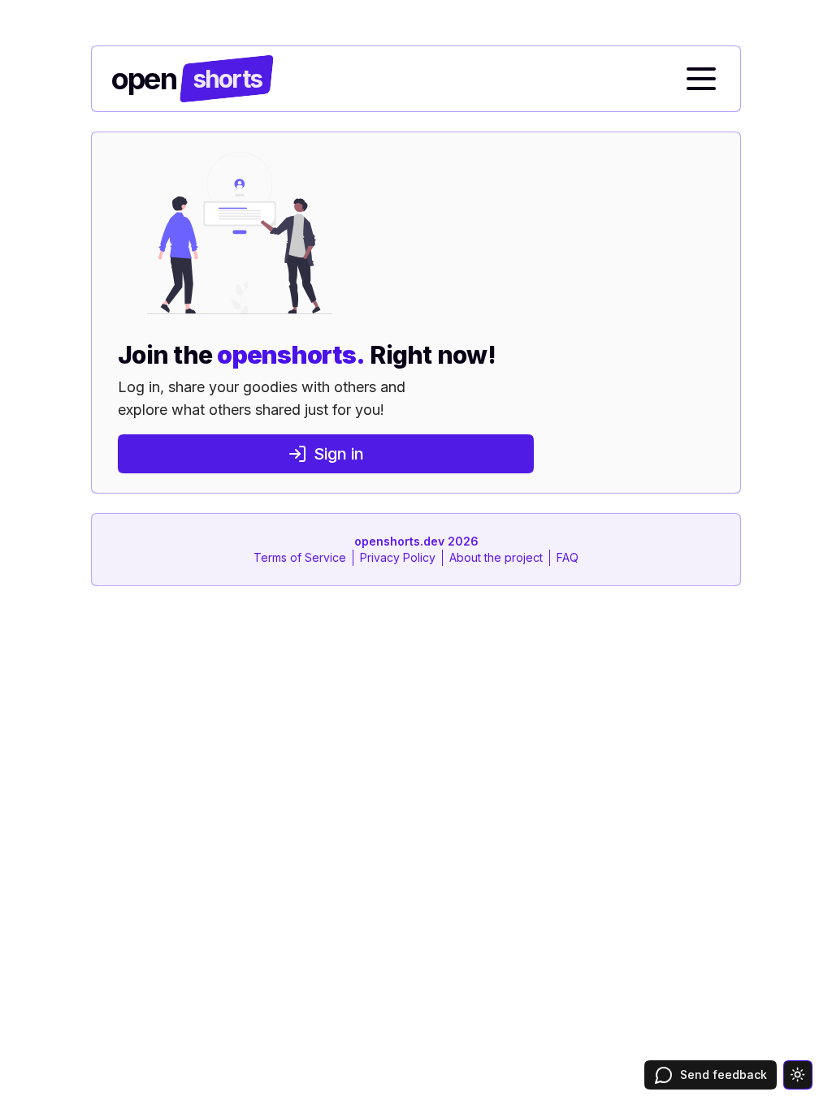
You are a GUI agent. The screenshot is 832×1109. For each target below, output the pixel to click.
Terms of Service (300, 557)
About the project (496, 557)
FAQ (567, 557)
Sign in (339, 454)
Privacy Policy (398, 557)
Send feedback (723, 1074)
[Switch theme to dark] (797, 1075)
